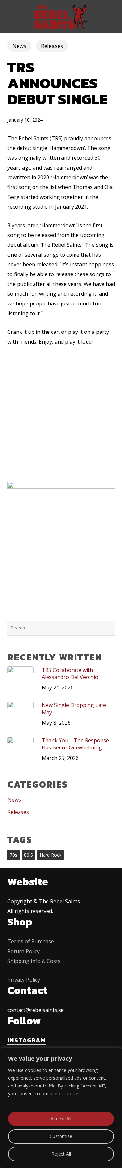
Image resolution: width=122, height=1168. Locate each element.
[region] (61, 1108)
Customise (61, 1136)
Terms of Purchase (30, 941)
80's (28, 855)
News (19, 46)
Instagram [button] (26, 1040)
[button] (9, 16)
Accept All (61, 1119)
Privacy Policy (23, 979)
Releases (52, 46)
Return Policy (23, 951)
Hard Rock (50, 855)
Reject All (61, 1154)
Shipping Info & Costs (34, 961)
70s (13, 855)
